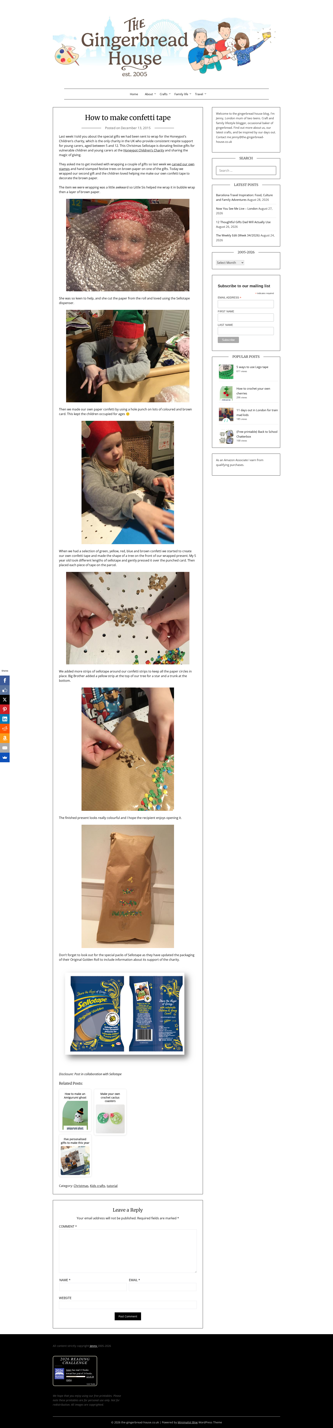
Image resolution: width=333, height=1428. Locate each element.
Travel (199, 94)
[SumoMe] (5, 757)
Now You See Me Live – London (237, 208)
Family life (181, 94)
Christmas (81, 1186)
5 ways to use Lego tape (252, 367)
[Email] (5, 748)
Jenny (94, 1346)
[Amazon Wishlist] (5, 738)
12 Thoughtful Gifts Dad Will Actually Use (243, 222)
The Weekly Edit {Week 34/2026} (238, 235)
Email (134, 1280)
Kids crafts (97, 1186)
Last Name (225, 324)
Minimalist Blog (188, 1422)
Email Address (229, 297)
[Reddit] (5, 728)
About (149, 94)
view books (91, 1384)
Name (65, 1280)
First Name (226, 311)
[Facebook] (5, 680)
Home (134, 94)
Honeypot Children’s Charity (143, 150)
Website (65, 1298)
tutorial (112, 1186)
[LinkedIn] (5, 719)
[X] (5, 699)
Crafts (163, 94)
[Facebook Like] (5, 690)
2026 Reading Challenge (75, 1360)
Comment (68, 1226)
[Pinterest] (5, 709)
